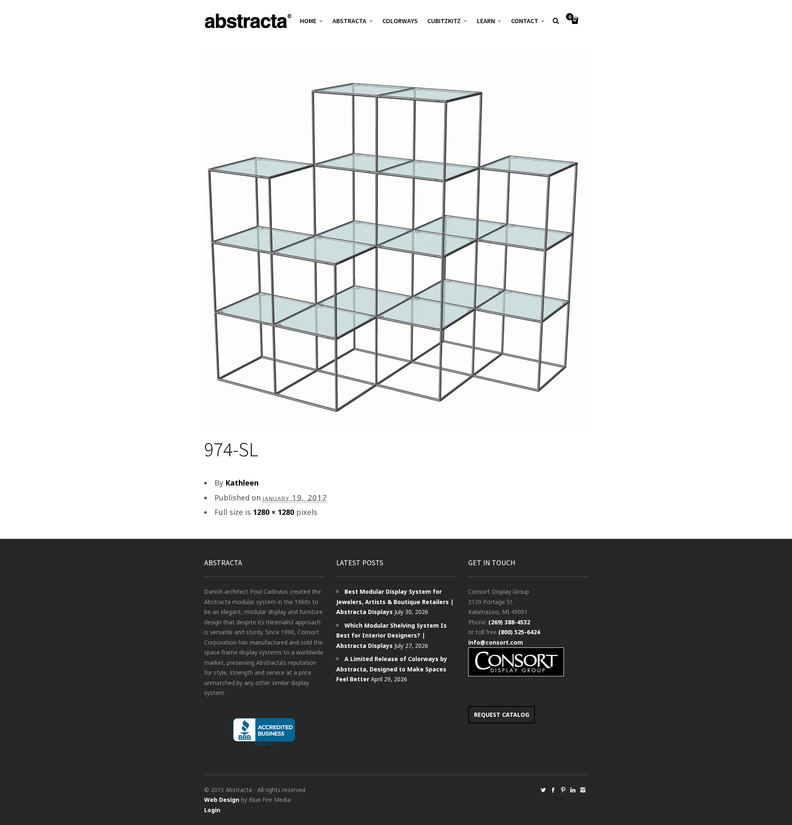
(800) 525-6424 (519, 632)
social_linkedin (573, 790)
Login (212, 810)
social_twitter (543, 790)
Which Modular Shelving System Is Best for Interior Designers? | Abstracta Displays (391, 635)
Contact (524, 21)
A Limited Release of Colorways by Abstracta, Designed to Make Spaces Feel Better (391, 669)
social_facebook (553, 790)
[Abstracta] (248, 21)
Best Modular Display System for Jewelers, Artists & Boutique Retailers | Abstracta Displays (395, 602)
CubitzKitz (444, 21)
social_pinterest (563, 790)
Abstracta (349, 21)
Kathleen (242, 483)
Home (308, 21)
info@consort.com (495, 642)
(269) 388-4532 (509, 622)
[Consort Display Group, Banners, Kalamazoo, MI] (264, 732)
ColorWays (400, 21)
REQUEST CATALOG (501, 714)
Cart (569, 17)
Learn (486, 21)
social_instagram (583, 790)
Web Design (221, 800)
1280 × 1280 (273, 512)
